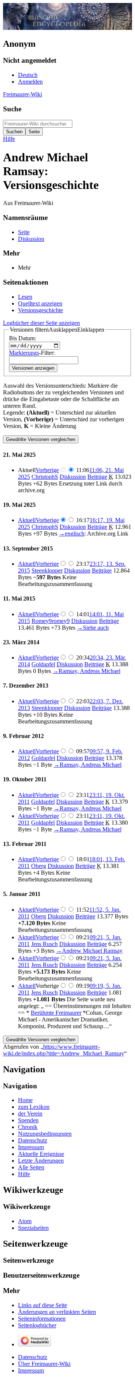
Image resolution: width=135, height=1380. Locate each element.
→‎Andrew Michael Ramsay (89, 951)
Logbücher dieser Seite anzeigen (41, 323)
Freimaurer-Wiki (22, 94)
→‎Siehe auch (93, 627)
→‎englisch (71, 533)
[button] (57, 329)
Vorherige (47, 470)
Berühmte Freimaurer (56, 1013)
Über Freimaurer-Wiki (44, 1364)
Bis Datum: (22, 338)
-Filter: (32, 353)
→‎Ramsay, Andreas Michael (86, 671)
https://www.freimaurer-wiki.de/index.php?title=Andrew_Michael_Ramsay (63, 1050)
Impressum (31, 1370)
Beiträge (97, 477)
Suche (12, 109)
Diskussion (73, 477)
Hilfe (9, 139)
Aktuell (27, 520)
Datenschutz (32, 1357)
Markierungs (24, 353)
